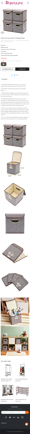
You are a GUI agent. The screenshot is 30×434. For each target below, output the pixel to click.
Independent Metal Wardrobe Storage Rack (7, 400)
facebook (12, 75)
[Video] (3, 65)
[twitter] (10, 417)
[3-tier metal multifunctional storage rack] (22, 370)
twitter (14, 75)
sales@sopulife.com (7, 69)
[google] (14, 417)
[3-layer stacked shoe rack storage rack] (22, 391)
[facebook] (6, 417)
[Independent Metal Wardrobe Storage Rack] (8, 391)
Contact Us (22, 69)
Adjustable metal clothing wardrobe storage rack (6, 380)
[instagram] (22, 417)
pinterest (17, 75)
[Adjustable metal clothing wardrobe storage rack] (8, 370)
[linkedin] (18, 417)
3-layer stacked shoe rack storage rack (20, 400)
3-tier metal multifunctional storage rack (21, 380)
